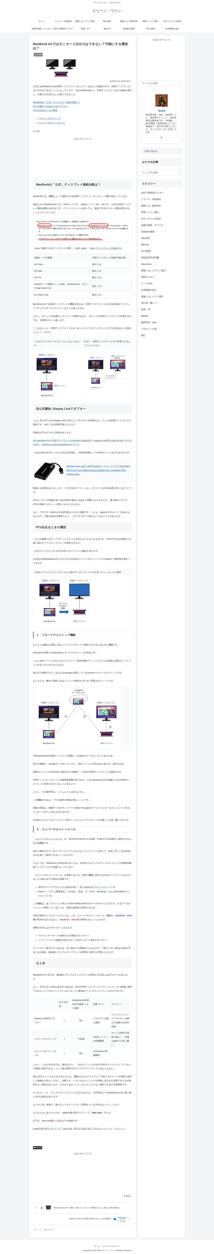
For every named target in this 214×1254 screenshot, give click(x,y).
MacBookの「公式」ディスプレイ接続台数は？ (56, 102)
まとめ (36, 131)
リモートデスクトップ (49, 118)
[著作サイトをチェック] (161, 137)
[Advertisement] (82, 158)
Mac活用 (38, 1147)
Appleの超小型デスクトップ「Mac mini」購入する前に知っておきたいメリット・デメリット (79, 1128)
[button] (180, 83)
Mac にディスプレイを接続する (105, 248)
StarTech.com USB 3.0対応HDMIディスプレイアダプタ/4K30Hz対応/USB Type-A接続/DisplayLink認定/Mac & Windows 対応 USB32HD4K (98, 470)
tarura (161, 110)
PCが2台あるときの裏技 (45, 110)
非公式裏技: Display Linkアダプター (50, 106)
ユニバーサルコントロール (51, 123)
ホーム (97, 1246)
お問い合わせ (151, 151)
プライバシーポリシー (111, 1246)
